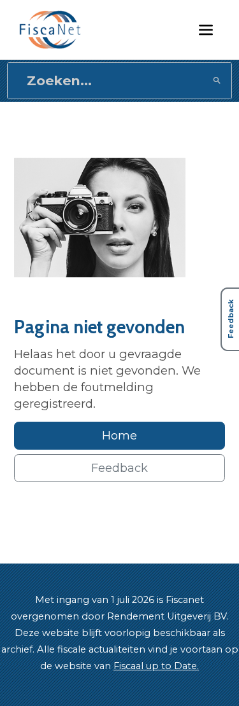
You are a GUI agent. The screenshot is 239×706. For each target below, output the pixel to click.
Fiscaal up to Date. (156, 666)
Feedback (119, 467)
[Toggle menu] (206, 29)
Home (119, 435)
